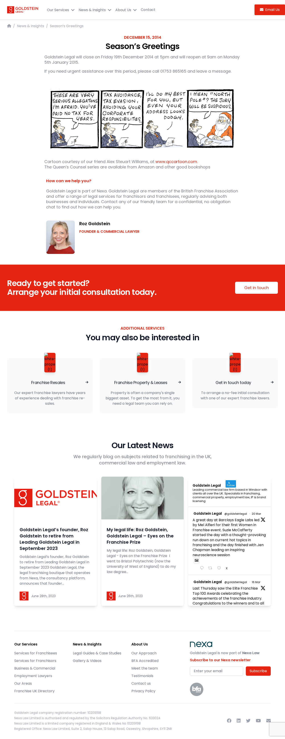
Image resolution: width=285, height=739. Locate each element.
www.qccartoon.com (176, 161)
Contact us (141, 683)
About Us (123, 9)
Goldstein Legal (207, 513)
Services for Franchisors (35, 660)
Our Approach (144, 653)
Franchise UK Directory (34, 691)
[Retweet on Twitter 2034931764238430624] (211, 568)
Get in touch (256, 287)
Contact (148, 9)
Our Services (58, 9)
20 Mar (256, 514)
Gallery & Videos (87, 660)
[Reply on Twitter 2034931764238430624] (203, 568)
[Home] (9, 26)
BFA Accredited (145, 660)
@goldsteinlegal (235, 514)
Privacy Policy (143, 691)
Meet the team (144, 668)
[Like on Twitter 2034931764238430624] (220, 568)
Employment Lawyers (33, 675)
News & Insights (92, 9)
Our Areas (23, 683)
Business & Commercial (34, 668)
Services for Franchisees (35, 653)
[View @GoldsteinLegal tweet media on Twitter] (197, 560)
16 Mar (256, 582)
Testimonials (142, 675)
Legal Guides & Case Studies (97, 653)
